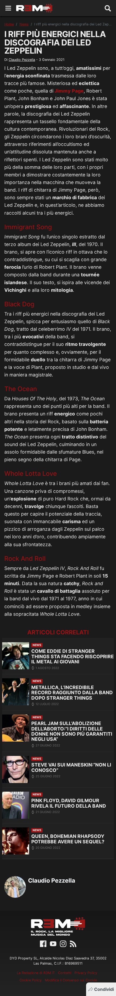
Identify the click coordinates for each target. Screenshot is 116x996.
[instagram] (63, 943)
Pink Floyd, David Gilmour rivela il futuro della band (68, 803)
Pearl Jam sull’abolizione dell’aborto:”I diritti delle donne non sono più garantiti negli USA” (71, 731)
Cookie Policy (30, 980)
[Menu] (8, 8)
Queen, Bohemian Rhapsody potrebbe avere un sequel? (67, 839)
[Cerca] (108, 8)
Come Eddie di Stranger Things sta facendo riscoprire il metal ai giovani (72, 656)
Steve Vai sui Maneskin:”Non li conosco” (71, 767)
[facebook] (43, 943)
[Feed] (73, 943)
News (24, 24)
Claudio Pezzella (22, 60)
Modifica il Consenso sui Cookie (71, 980)
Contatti (64, 973)
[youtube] (53, 943)
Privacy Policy (85, 973)
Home (9, 24)
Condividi (104, 989)
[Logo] (34, 8)
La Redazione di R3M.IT (36, 973)
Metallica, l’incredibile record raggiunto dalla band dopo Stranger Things (72, 692)
